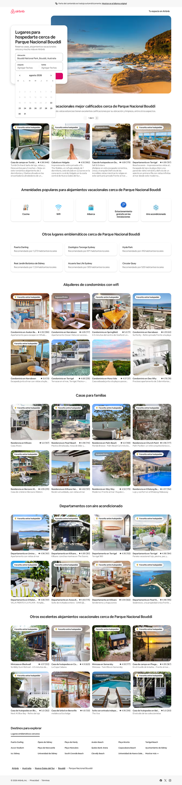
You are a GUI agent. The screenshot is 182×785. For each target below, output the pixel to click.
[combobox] (39, 58)
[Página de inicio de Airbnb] (18, 11)
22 (51, 103)
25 (30, 108)
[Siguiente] (97, 118)
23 (20, 108)
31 (25, 114)
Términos (45, 780)
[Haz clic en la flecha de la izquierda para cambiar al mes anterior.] (20, 75)
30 (19, 114)
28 (46, 108)
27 (41, 108)
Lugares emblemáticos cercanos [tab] (25, 734)
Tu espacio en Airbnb (159, 11)
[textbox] (27, 67)
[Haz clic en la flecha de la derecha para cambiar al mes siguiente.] (51, 75)
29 (51, 108)
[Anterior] (85, 118)
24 (25, 108)
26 (35, 108)
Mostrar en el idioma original (114, 3)
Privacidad (34, 780)
